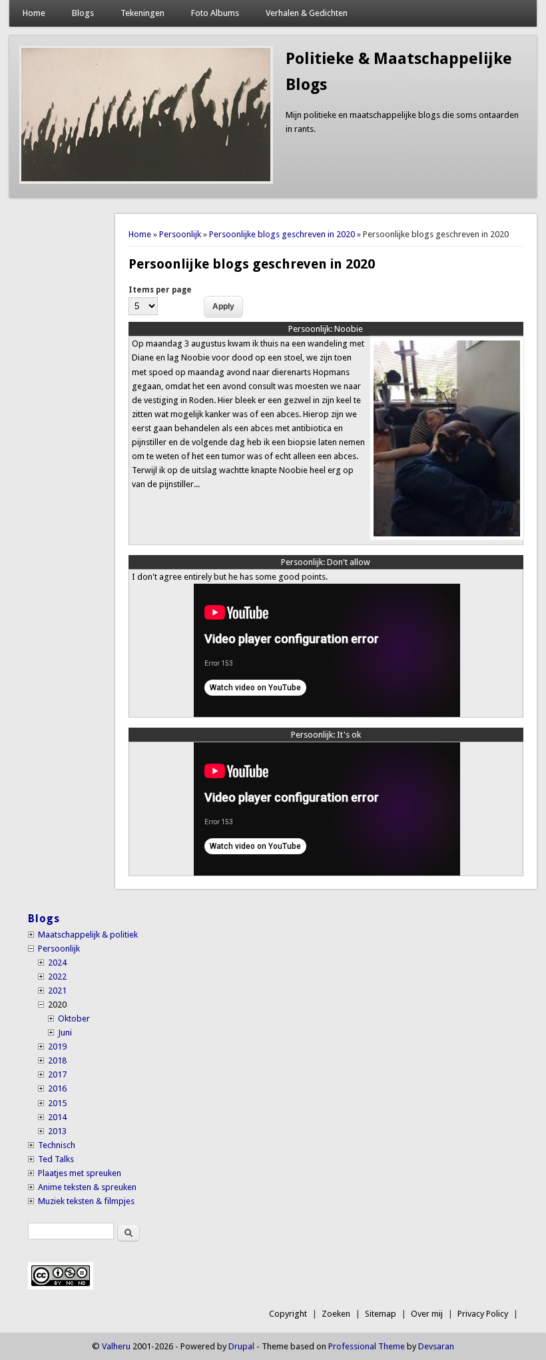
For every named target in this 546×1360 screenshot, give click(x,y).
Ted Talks (56, 1159)
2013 (57, 1131)
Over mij (427, 1314)
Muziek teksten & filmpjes (86, 1201)
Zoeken (336, 1314)
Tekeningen (142, 13)
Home (34, 13)
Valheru (116, 1346)
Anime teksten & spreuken (87, 1187)
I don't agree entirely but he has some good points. (230, 577)
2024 (57, 963)
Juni (65, 1032)
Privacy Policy (482, 1314)
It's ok (326, 735)
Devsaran (436, 1346)
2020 (57, 1005)
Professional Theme (366, 1346)
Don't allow (325, 562)
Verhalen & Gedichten (307, 13)
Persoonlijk (180, 234)
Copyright (288, 1314)
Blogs (83, 13)
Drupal (241, 1346)
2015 (57, 1103)
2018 (57, 1060)
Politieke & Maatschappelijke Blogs (399, 71)
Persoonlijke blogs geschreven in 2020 (282, 234)
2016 (57, 1088)
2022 (57, 977)
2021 (57, 991)
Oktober (74, 1018)
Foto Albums (215, 13)
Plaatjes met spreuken (79, 1173)
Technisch (56, 1145)
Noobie (325, 329)
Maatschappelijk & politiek (88, 935)
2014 (57, 1117)
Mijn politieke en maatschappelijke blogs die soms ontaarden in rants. (402, 122)
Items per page (160, 290)
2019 (57, 1046)
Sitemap (380, 1314)
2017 (57, 1074)
